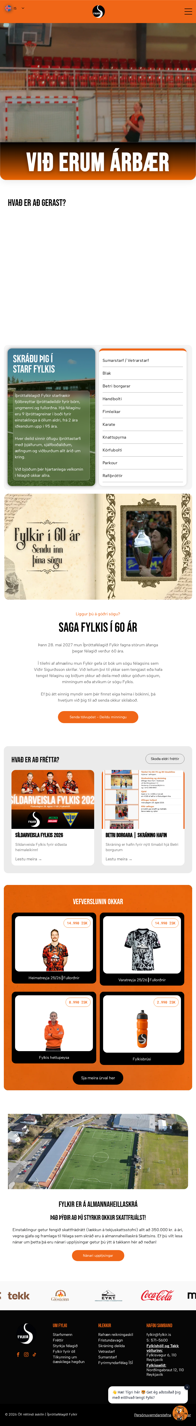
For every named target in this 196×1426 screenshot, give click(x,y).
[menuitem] (143, 360)
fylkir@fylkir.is (158, 1334)
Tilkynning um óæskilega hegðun (68, 1359)
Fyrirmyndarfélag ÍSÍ (115, 1362)
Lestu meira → (28, 859)
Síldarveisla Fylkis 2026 (39, 835)
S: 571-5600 (157, 1340)
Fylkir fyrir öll (64, 1351)
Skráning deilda (111, 1346)
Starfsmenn (62, 1334)
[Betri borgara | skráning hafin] (143, 799)
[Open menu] (188, 11)
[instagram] (26, 1355)
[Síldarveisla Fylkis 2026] (52, 799)
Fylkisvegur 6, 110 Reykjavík (161, 1357)
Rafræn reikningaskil (115, 1334)
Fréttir (58, 1340)
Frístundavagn (110, 1340)
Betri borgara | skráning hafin (136, 835)
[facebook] (18, 1355)
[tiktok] (34, 1355)
